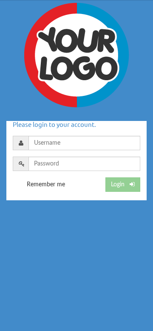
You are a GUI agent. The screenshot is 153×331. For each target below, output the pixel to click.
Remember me (46, 185)
